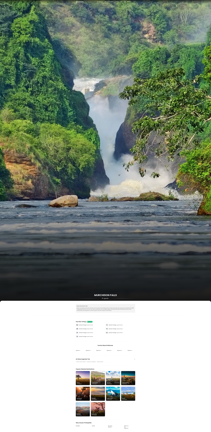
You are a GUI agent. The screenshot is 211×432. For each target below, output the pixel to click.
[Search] (125, 2)
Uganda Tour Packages (91, 361)
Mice (121, 1)
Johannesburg (125, 383)
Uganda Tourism (100, 361)
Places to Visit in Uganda (81, 361)
